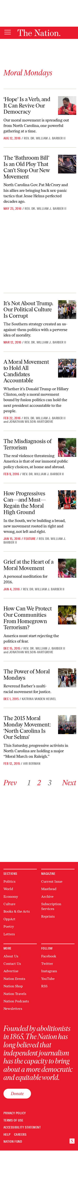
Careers (20, 1135)
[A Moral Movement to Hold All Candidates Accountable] (67, 368)
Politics (9, 881)
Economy (10, 896)
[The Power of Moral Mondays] (67, 677)
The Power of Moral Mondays (26, 674)
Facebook (48, 956)
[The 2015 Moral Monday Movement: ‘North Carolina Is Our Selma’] (67, 724)
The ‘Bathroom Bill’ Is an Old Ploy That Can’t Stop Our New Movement (26, 167)
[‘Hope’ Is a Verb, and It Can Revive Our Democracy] (67, 105)
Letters (9, 934)
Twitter (47, 964)
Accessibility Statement (22, 1127)
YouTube (48, 979)
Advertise (10, 971)
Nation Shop (13, 986)
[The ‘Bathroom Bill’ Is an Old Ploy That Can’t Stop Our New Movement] (67, 164)
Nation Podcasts (16, 1001)
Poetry (8, 926)
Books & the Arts (16, 911)
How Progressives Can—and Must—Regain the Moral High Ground (24, 503)
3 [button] (49, 783)
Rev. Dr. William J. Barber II (44, 138)
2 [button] (39, 783)
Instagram (49, 971)
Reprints (48, 916)
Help (7, 1135)
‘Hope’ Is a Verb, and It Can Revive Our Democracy (26, 105)
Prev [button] (10, 783)
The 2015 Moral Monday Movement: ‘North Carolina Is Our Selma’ (27, 727)
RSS (44, 986)
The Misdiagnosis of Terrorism (27, 444)
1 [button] (29, 783)
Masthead (48, 889)
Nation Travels (14, 994)
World (8, 889)
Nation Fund (12, 1142)
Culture (9, 904)
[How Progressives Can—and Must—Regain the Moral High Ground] (67, 499)
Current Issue (51, 881)
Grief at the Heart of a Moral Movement (28, 565)
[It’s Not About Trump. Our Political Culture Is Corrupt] (67, 309)
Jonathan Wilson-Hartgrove (31, 421)
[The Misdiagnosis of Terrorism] (67, 447)
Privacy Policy (14, 1113)
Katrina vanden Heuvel (39, 699)
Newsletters (12, 1009)
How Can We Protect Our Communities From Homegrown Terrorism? (27, 618)
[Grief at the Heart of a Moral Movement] (67, 568)
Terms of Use (13, 1120)
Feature (30, 539)
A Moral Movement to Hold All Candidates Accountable (26, 371)
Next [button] (69, 783)
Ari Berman (31, 763)
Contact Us (12, 964)
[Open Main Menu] (7, 32)
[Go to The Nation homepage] (39, 32)
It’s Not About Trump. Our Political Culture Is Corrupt (28, 309)
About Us (10, 956)
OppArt (9, 919)
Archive (47, 896)
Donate (17, 1093)
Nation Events (14, 979)
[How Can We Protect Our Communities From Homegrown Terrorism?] (67, 614)
